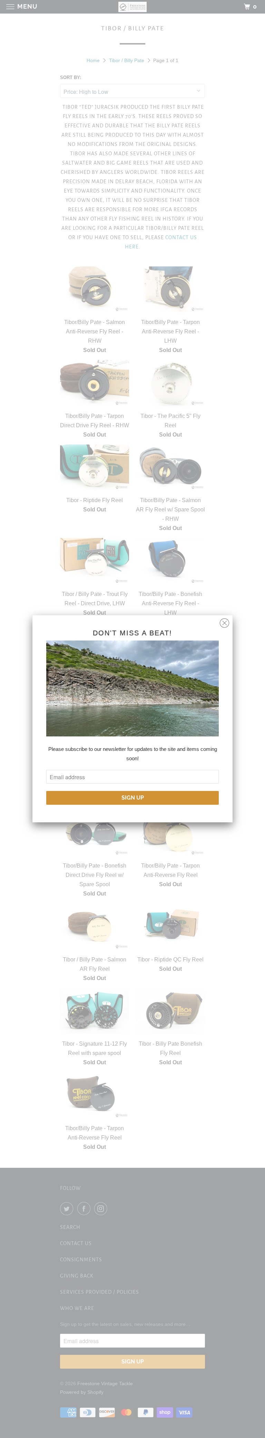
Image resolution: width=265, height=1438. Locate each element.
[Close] (224, 621)
